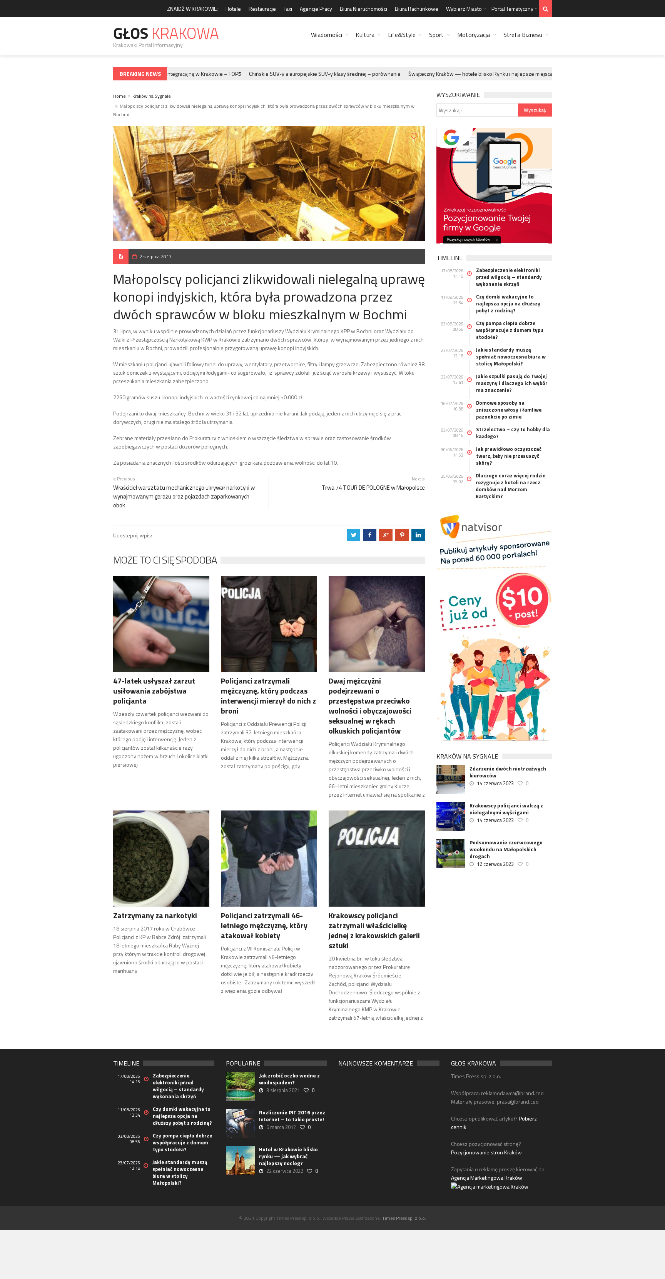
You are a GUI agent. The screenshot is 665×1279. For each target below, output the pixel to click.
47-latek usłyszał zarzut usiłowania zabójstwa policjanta (154, 691)
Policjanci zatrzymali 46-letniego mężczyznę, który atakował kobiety (264, 925)
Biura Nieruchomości (363, 9)
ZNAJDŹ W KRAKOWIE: (192, 9)
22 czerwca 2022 (284, 1171)
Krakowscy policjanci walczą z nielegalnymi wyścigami (506, 809)
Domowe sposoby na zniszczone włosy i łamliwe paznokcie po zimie (508, 409)
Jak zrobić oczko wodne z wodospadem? (289, 1079)
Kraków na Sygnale (151, 96)
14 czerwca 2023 (495, 783)
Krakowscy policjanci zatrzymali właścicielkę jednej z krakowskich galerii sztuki (374, 930)
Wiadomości (326, 34)
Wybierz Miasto (464, 9)
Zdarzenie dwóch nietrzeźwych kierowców (508, 772)
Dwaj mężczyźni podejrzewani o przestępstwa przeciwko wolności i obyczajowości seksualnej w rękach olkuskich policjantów (370, 706)
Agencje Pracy (316, 9)
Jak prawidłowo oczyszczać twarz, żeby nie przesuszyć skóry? (508, 455)
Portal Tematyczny (512, 9)
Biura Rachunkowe (416, 9)
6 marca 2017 (281, 1127)
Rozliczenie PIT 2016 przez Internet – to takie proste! (292, 1116)
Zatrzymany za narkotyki (155, 915)
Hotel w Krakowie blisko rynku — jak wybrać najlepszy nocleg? (288, 1156)
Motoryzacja (473, 34)
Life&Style (402, 34)
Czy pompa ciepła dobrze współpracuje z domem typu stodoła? (509, 330)
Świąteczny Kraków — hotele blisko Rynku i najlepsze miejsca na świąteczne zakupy (491, 74)
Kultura (365, 34)
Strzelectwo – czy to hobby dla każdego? (513, 433)
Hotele (233, 9)
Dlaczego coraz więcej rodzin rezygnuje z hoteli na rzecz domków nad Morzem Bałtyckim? (511, 486)
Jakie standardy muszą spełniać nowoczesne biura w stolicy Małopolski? (511, 356)
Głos (166, 33)
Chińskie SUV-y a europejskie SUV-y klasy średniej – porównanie (310, 74)
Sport (436, 34)
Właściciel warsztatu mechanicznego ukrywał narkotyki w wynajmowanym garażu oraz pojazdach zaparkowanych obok (184, 496)
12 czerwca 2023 (495, 864)
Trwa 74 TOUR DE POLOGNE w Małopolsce (373, 487)
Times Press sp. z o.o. (404, 1218)
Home (119, 96)
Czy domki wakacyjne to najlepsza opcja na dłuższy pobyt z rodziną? (508, 303)
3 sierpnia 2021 (283, 1090)
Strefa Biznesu (522, 34)
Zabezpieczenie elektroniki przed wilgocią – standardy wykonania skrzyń (509, 277)
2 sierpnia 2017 (156, 256)
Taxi (288, 9)
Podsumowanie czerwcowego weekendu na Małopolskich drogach (506, 849)
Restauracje (262, 9)
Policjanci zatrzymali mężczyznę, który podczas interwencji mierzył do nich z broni (268, 696)
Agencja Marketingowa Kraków (486, 1178)
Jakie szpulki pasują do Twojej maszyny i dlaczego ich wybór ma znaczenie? (512, 383)
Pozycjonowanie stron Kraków (486, 1152)
